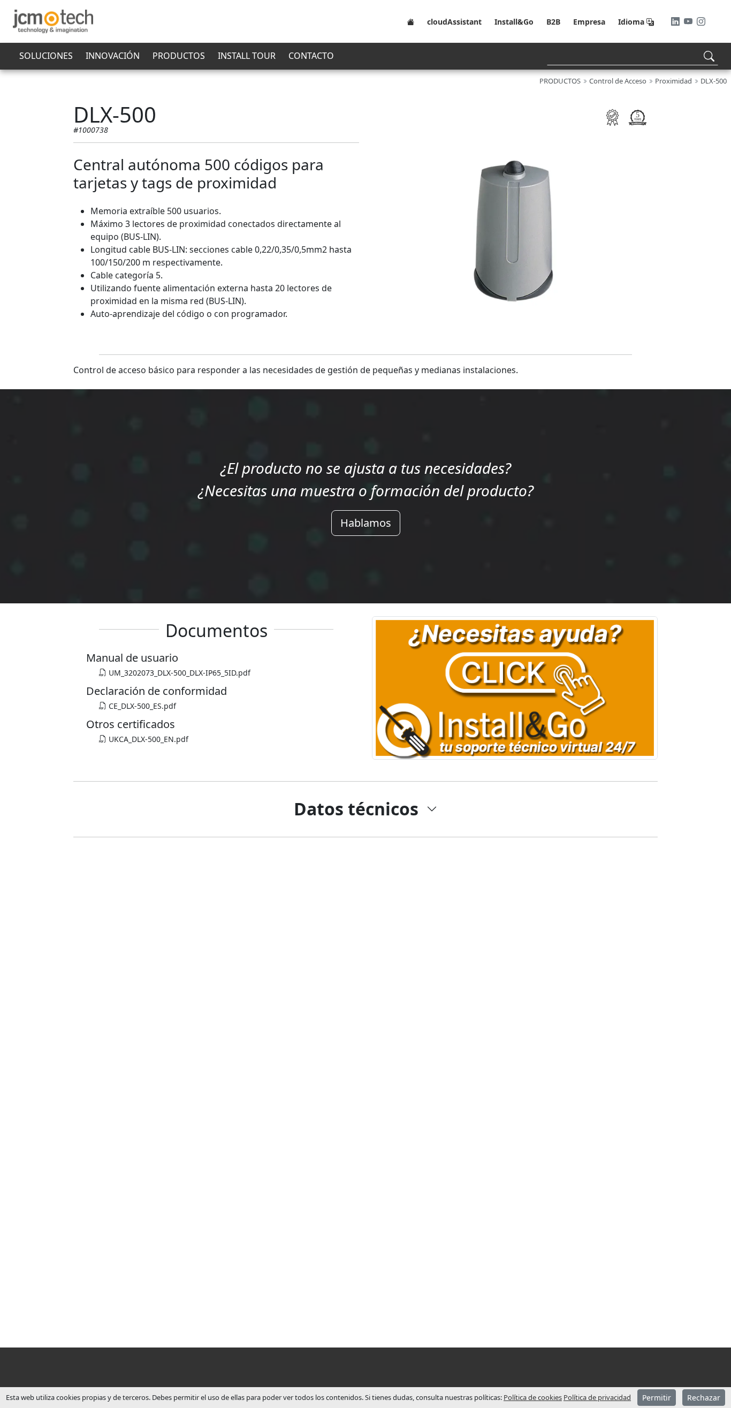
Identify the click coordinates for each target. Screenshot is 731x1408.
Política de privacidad (597, 1397)
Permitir (656, 1397)
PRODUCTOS (179, 56)
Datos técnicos (356, 808)
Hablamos (365, 523)
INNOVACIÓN (113, 56)
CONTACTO (311, 56)
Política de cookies (533, 1397)
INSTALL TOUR (247, 56)
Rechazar (703, 1397)
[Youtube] (689, 21)
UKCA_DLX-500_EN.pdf (147, 739)
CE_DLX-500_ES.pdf (141, 706)
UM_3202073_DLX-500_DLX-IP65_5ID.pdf (178, 673)
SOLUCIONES (46, 56)
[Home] (410, 21)
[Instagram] (701, 21)
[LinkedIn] (676, 21)
